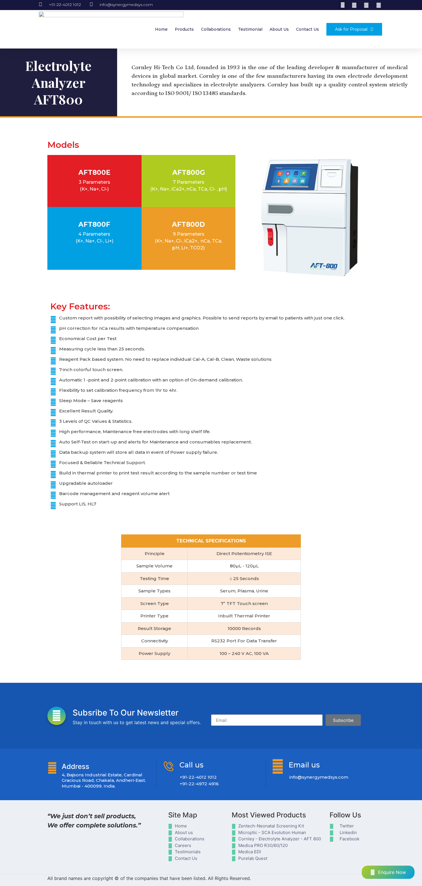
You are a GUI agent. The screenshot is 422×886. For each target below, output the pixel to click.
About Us (279, 29)
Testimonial (250, 29)
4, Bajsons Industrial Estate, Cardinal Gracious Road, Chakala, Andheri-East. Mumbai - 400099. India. (104, 780)
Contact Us (307, 29)
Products (184, 29)
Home (161, 29)
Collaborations (216, 29)
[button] (342, 5)
